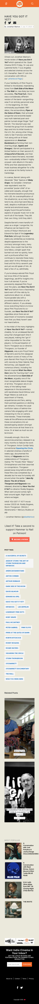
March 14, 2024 (19, 754)
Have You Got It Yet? (15, 601)
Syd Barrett (11, 663)
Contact (17, 978)
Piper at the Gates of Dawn (17, 632)
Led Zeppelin (23, 607)
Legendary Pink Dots (15, 612)
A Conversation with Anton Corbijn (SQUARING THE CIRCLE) (19, 812)
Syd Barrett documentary (17, 668)
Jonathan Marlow (13, 27)
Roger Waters (12, 648)
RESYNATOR (19, 751)
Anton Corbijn (12, 576)
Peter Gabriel (12, 627)
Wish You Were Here (14, 679)
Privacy (31, 978)
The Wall (10, 674)
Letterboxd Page (15, 79)
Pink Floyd (26, 627)
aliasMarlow (29, 517)
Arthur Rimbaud (13, 581)
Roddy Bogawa (12, 643)
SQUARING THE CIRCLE (14, 653)
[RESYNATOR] (19, 728)
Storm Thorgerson (14, 658)
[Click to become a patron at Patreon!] (20, 539)
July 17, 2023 (27, 27)
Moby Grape (11, 617)
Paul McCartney (13, 622)
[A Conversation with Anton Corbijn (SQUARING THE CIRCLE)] (19, 792)
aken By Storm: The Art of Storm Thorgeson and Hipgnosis (17, 563)
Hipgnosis (10, 607)
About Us (9, 978)
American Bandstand (15, 571)
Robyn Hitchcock (13, 638)
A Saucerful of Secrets (16, 555)
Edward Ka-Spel (12, 596)
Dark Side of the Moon (15, 586)
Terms (24, 978)
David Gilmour (12, 591)
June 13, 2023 (19, 818)
